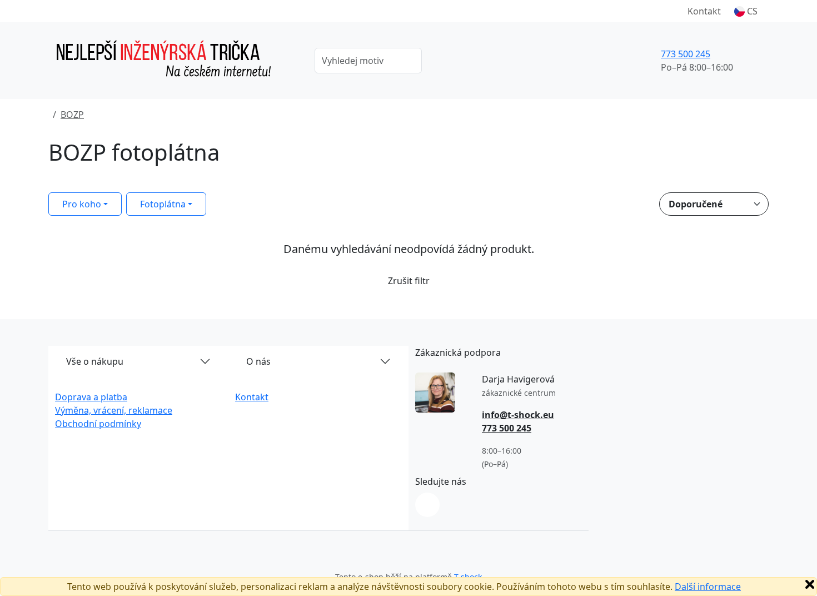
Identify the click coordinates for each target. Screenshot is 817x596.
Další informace (708, 586)
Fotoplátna (163, 204)
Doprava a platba (91, 397)
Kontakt (704, 11)
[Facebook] (427, 505)
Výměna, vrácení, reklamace (113, 410)
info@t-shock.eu (518, 415)
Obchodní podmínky (98, 424)
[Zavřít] (809, 584)
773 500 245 (685, 54)
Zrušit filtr (409, 281)
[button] (746, 11)
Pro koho (81, 204)
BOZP (72, 114)
